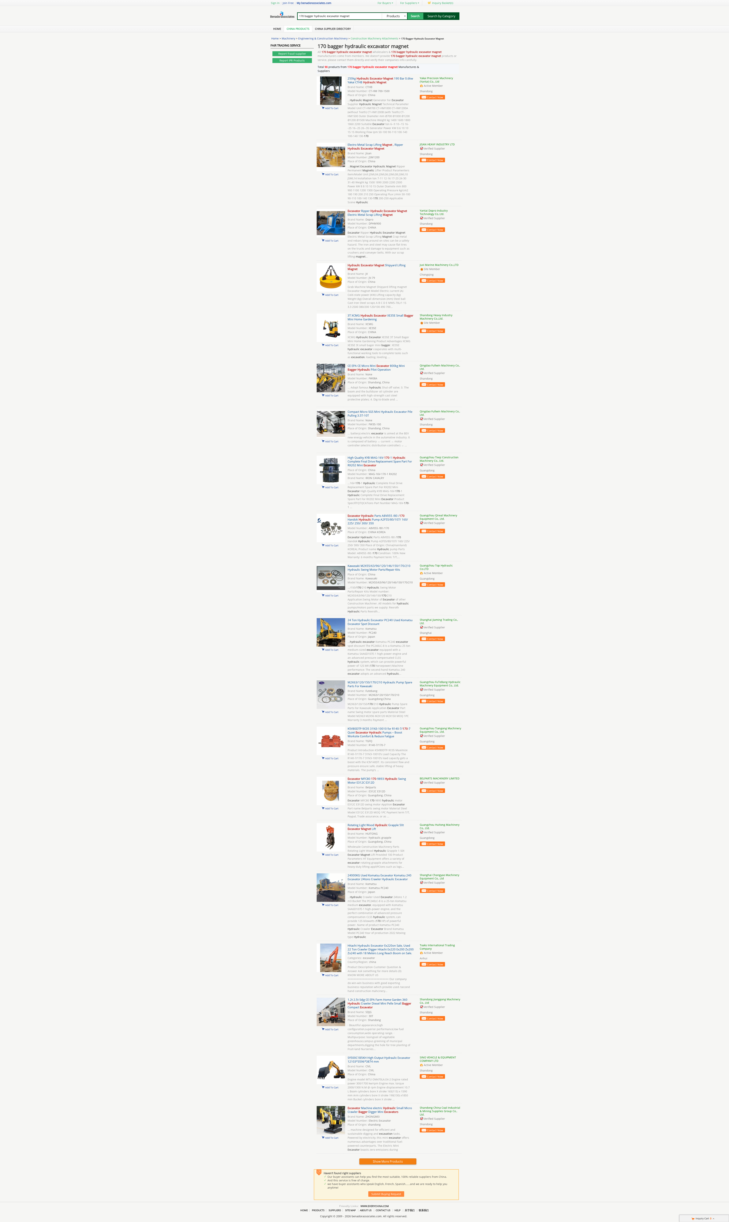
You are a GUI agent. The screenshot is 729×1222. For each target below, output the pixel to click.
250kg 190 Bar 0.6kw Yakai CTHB (380, 80)
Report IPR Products (292, 60)
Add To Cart (331, 108)
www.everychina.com (375, 1206)
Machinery (288, 38)
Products (318, 1210)
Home (277, 29)
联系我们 (424, 1210)
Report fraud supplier (292, 53)
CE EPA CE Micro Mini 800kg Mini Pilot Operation (376, 367)
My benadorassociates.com (314, 3)
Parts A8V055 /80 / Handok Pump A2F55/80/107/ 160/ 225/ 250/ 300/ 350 (378, 519)
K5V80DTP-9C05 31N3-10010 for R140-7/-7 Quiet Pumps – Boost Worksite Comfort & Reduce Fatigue (379, 732)
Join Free (288, 3)
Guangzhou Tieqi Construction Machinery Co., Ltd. (439, 458)
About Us (366, 1210)
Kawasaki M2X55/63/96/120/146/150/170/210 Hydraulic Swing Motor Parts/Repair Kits (379, 567)
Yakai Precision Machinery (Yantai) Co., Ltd (436, 79)
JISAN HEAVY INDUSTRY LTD (437, 144)
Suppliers (335, 1210)
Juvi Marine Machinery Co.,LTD (439, 265)
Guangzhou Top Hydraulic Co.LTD (436, 567)
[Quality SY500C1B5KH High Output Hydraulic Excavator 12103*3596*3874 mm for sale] (331, 1083)
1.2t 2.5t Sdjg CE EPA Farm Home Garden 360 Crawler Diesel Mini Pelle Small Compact (379, 1003)
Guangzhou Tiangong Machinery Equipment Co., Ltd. (440, 730)
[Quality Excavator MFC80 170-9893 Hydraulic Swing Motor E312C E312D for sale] (331, 804)
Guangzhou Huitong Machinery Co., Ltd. (439, 826)
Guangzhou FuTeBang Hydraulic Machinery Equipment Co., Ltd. (440, 683)
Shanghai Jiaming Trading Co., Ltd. (439, 621)
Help (397, 1210)
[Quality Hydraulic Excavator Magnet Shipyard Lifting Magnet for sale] (331, 290)
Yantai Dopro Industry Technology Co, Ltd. (434, 212)
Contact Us (383, 1210)
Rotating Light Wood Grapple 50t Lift (376, 827)
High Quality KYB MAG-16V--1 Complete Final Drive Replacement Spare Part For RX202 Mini (380, 461)
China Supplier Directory (333, 29)
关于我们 (410, 1210)
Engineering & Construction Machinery (323, 38)
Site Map (350, 1210)
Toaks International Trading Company (437, 946)
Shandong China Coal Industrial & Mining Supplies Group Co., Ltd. (440, 1111)
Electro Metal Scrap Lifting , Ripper (375, 146)
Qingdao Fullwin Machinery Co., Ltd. (440, 367)
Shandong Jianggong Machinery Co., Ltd (440, 1001)
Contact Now (435, 97)
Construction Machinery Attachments (374, 38)
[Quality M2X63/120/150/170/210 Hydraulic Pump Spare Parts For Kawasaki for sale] (331, 708)
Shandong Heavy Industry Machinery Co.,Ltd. (436, 316)
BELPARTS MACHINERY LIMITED (439, 778)
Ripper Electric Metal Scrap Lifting (377, 213)
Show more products (388, 1161)
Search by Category (441, 16)
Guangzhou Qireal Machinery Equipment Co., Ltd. (438, 517)
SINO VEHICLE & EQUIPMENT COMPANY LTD (438, 1059)
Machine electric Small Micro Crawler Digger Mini (380, 1110)
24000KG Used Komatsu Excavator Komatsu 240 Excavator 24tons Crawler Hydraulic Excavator (379, 877)
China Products (298, 29)
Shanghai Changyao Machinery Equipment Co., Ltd (439, 876)
